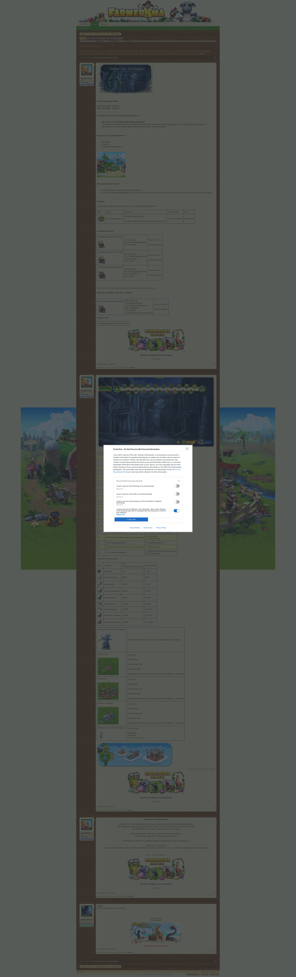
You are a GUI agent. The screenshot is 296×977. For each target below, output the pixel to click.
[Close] (188, 449)
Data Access (148, 528)
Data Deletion (135, 528)
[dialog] (148, 488)
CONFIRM (131, 519)
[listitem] (148, 481)
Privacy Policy (161, 528)
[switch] (177, 486)
